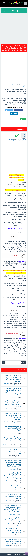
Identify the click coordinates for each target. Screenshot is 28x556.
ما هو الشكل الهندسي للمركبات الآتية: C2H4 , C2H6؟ (14, 451)
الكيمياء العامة (10, 84)
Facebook (19, 110)
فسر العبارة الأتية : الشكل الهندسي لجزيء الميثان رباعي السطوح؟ (12, 496)
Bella (14, 456)
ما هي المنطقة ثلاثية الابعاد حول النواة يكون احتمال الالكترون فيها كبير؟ (13, 530)
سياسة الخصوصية (17, 554)
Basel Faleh (15, 546)
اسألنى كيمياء (15, 409)
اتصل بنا (24, 554)
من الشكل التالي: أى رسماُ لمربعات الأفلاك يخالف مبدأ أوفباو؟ (13, 520)
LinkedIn (15, 113)
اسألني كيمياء (15, 384)
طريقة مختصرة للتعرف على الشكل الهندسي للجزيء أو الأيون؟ (13, 428)
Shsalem (16, 446)
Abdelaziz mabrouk (14, 469)
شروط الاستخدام (9, 554)
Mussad (13, 535)
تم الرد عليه (23, 139)
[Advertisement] (14, 28)
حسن (14, 501)
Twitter (10, 110)
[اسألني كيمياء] (16, 3)
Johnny (16, 525)
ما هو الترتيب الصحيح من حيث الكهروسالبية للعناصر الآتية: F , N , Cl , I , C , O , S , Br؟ (12, 541)
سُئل (25, 84)
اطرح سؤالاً (16, 10)
